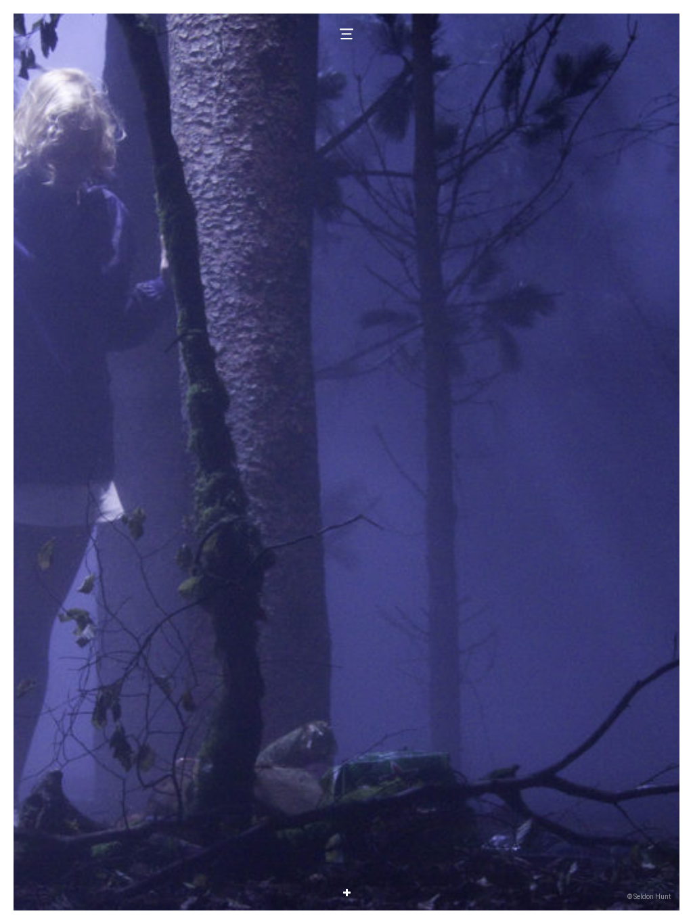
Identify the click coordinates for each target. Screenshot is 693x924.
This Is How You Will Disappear (346, 871)
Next (512, 462)
